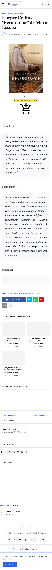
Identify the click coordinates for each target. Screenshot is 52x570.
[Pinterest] (41, 299)
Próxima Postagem (41, 415)
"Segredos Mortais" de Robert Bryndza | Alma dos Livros (13, 370)
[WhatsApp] (35, 299)
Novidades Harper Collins (28, 293)
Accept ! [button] (9, 564)
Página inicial (7, 14)
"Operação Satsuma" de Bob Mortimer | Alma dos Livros (13, 341)
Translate (22, 432)
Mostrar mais (10, 514)
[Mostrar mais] (10, 305)
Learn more (7, 559)
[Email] (4, 305)
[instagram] (14, 452)
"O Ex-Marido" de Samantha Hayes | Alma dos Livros (37, 341)
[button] (3, 4)
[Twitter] (29, 299)
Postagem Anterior (11, 415)
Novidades (19, 14)
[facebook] (2, 452)
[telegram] (26, 452)
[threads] (18, 452)
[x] (6, 452)
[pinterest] (10, 452)
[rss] (22, 452)
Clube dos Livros (13, 511)
